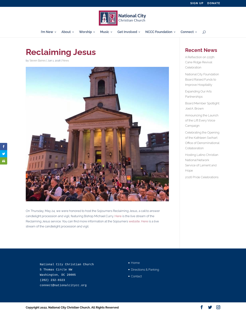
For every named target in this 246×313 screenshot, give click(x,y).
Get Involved (127, 32)
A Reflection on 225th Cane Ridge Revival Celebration (199, 62)
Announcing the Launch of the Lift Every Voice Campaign (201, 121)
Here (118, 216)
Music (104, 32)
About (66, 32)
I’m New (47, 32)
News (65, 60)
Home (135, 263)
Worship (85, 32)
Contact (136, 276)
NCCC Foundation (158, 32)
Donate (213, 3)
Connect (187, 32)
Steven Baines (38, 60)
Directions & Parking (145, 269)
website (134, 221)
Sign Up (196, 3)
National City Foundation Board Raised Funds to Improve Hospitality (202, 79)
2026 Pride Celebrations (201, 177)
